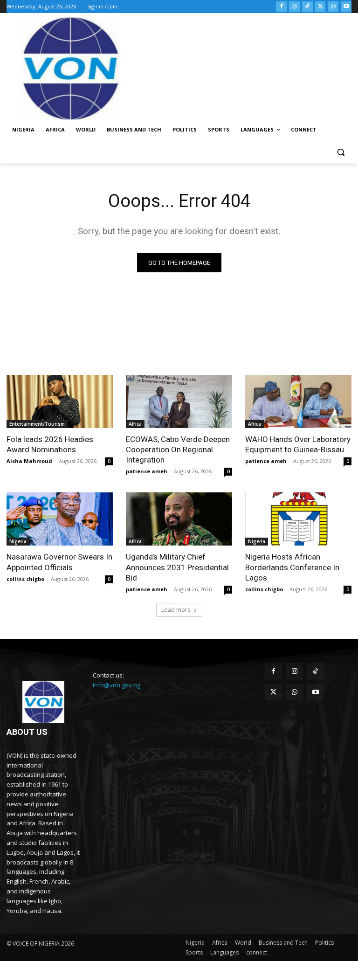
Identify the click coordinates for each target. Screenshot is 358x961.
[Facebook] (281, 6)
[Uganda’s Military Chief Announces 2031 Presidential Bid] (179, 519)
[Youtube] (346, 6)
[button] (340, 152)
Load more (176, 610)
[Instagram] (294, 6)
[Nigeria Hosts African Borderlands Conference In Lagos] (298, 519)
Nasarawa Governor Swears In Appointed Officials (59, 562)
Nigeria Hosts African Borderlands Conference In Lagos (292, 567)
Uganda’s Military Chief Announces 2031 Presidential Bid (177, 567)
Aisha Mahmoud (29, 460)
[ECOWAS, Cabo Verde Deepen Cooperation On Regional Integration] (179, 401)
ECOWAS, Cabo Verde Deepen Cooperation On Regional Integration (178, 449)
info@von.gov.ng (116, 685)
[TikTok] (307, 6)
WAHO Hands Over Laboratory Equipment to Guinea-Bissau (298, 444)
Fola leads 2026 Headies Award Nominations (50, 444)
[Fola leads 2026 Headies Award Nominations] (60, 401)
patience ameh (146, 471)
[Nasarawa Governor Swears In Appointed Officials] (60, 519)
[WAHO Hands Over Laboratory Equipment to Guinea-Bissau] (298, 401)
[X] (320, 6)
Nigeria (18, 541)
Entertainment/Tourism (37, 424)
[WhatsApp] (333, 6)
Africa (135, 424)
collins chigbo (25, 578)
